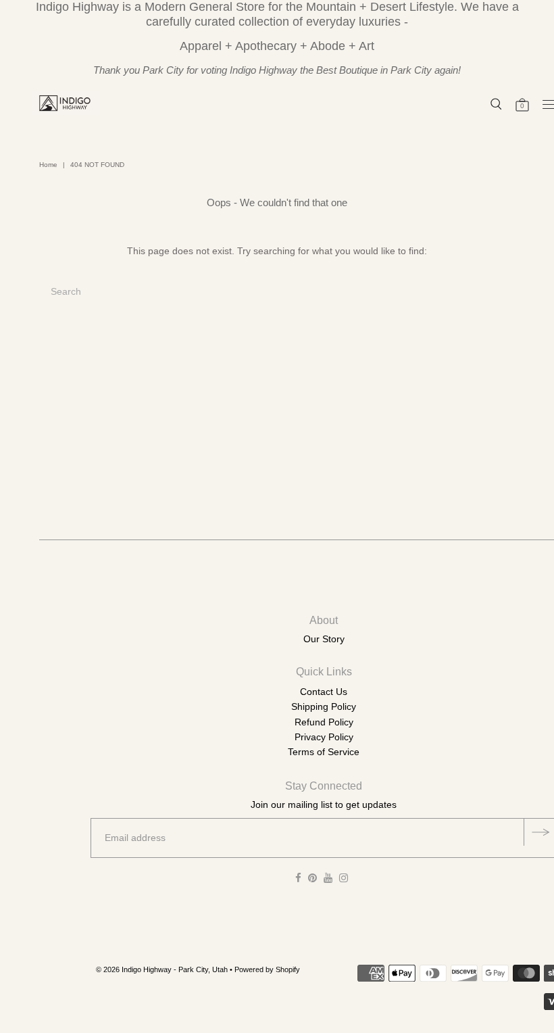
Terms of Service (323, 751)
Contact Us (323, 691)
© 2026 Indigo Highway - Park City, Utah (162, 969)
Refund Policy (324, 722)
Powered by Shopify (267, 969)
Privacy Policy (324, 736)
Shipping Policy (323, 706)
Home (48, 164)
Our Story (324, 638)
